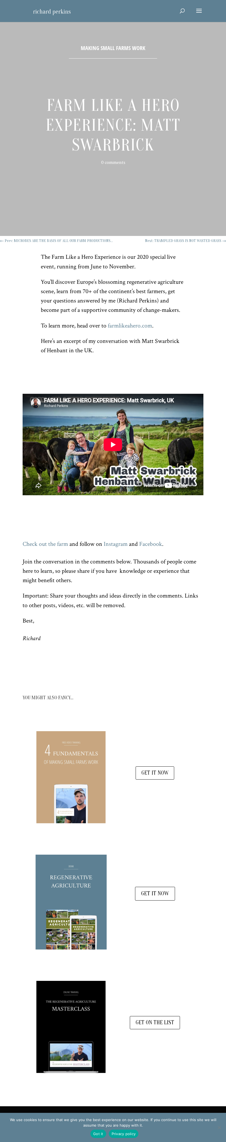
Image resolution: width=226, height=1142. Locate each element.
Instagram (116, 544)
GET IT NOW (154, 773)
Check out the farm (45, 544)
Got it (98, 1134)
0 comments (113, 162)
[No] (219, 1127)
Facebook (150, 544)
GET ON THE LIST (155, 1022)
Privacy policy (124, 1134)
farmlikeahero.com (130, 326)
